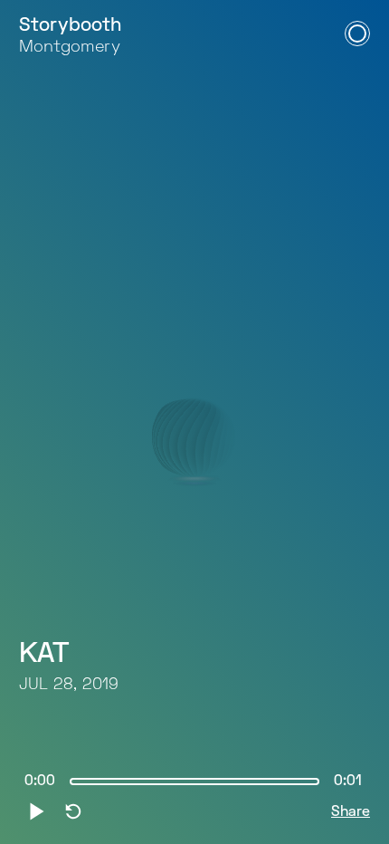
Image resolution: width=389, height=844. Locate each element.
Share (350, 812)
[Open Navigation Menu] (357, 33)
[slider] (194, 781)
